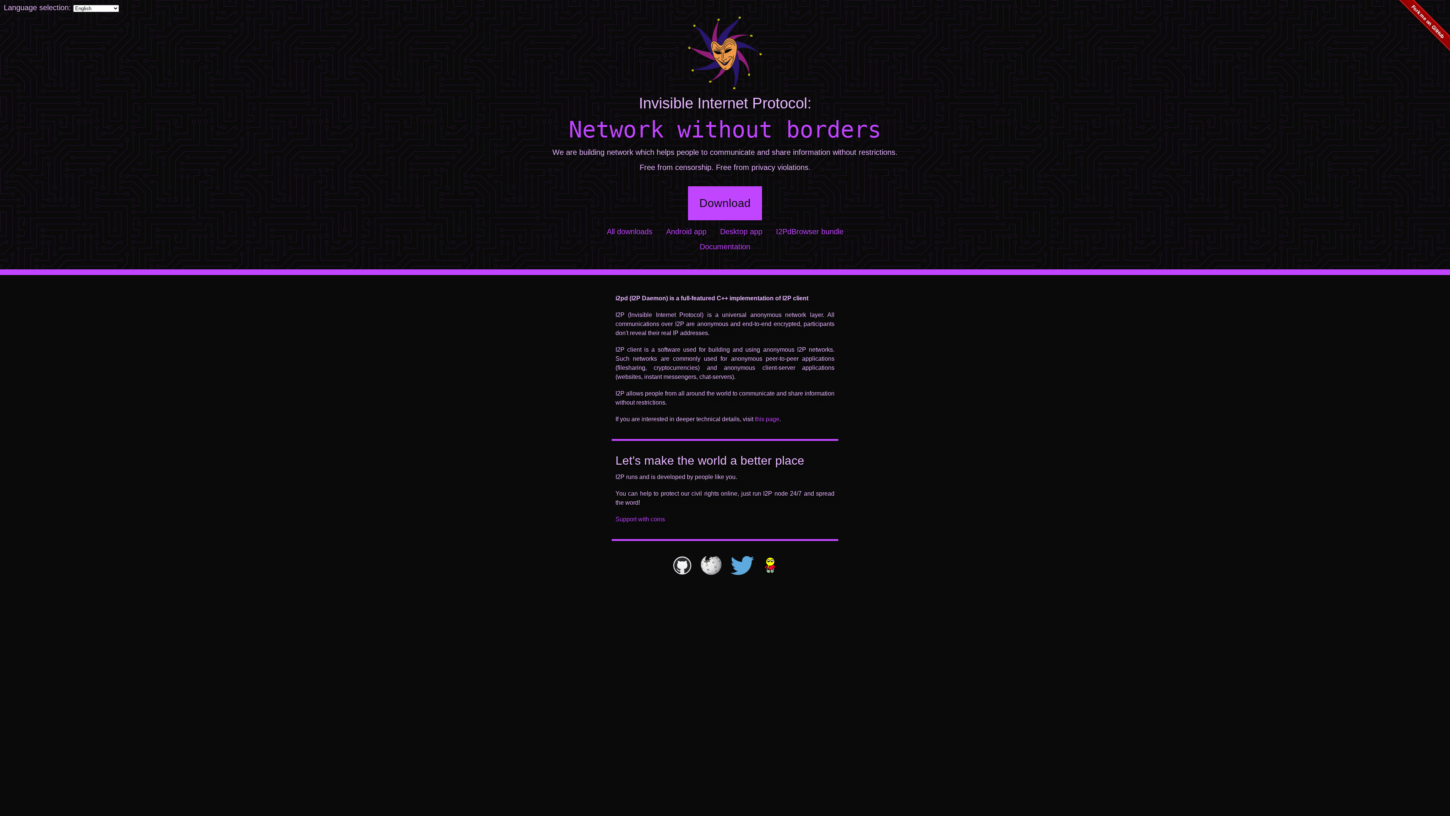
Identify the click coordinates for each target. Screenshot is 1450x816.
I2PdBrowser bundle (810, 231)
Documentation (725, 247)
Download (725, 203)
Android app (686, 231)
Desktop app (741, 231)
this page (767, 419)
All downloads (629, 231)
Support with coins (640, 519)
